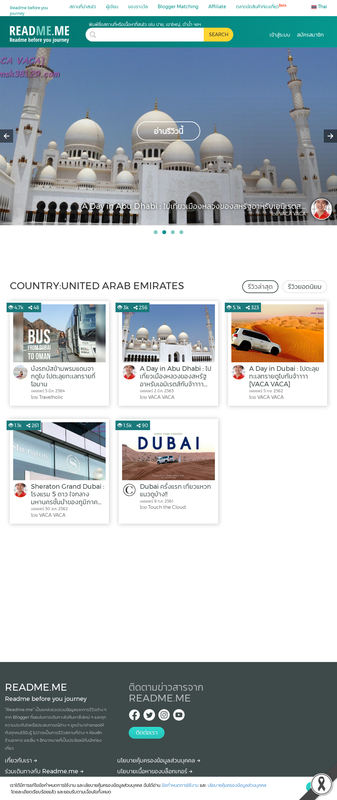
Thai (322, 7)
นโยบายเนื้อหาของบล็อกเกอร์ (153, 771)
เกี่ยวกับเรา (19, 760)
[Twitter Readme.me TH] (149, 717)
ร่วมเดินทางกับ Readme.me (42, 771)
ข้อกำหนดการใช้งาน (180, 785)
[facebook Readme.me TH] (134, 717)
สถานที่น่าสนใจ (82, 7)
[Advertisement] (168, 591)
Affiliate (217, 7)
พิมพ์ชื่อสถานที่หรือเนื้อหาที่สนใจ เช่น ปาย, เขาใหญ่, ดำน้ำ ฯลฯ (145, 24)
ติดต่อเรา (147, 732)
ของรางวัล (138, 7)
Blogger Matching (178, 7)
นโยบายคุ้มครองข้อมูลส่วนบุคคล (157, 760)
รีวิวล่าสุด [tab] (260, 286)
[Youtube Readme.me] (179, 717)
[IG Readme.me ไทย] (164, 717)
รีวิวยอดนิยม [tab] (305, 286)
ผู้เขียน (112, 7)
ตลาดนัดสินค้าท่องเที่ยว (261, 6)
